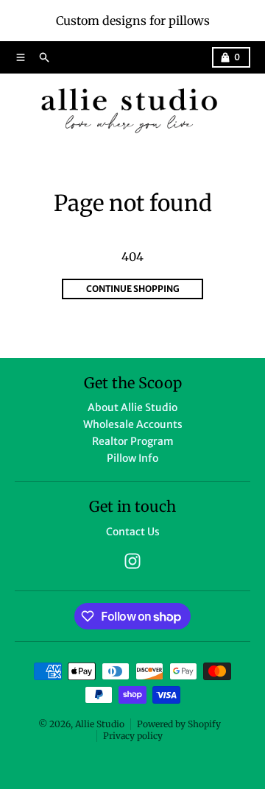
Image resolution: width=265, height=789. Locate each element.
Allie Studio (99, 723)
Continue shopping (133, 288)
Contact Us (133, 531)
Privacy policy (133, 735)
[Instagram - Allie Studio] (132, 561)
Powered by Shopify (179, 723)
